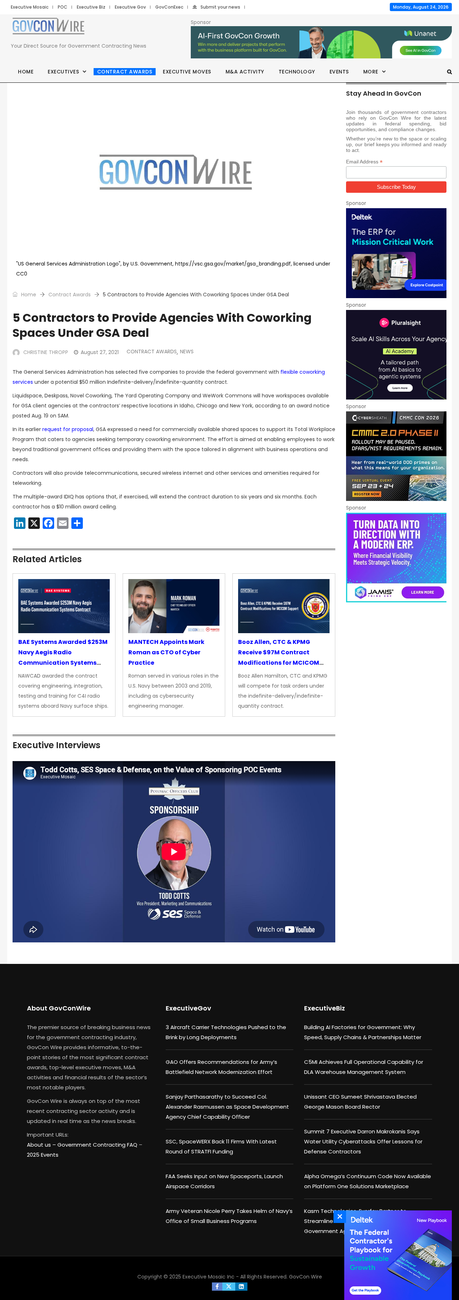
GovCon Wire (305, 1276)
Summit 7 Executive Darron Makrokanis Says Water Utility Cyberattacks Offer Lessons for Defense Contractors (363, 1141)
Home (25, 71)
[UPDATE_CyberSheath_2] (396, 456)
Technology (297, 71)
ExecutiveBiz (324, 1008)
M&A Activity (245, 71)
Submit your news (220, 7)
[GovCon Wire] (48, 27)
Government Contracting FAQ (98, 1144)
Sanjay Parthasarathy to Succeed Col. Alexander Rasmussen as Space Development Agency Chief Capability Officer (227, 1106)
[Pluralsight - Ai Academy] (396, 355)
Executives (63, 71)
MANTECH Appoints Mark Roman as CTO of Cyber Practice (166, 652)
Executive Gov (130, 7)
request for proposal (67, 429)
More (370, 71)
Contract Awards (124, 71)
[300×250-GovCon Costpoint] (396, 253)
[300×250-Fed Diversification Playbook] (396, 1255)
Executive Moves (187, 71)
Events (339, 71)
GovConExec (169, 7)
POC (62, 7)
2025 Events (42, 1154)
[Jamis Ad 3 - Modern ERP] (396, 557)
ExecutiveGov (188, 1008)
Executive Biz (91, 7)
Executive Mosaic (29, 7)
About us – (42, 1144)
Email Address (364, 161)
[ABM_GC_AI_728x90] (321, 42)
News (187, 351)
